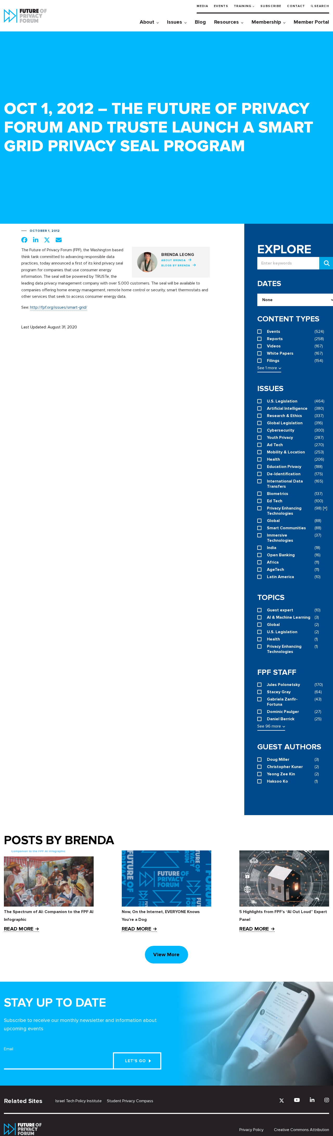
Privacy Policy (251, 1129)
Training (243, 6)
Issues (174, 22)
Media (202, 6)
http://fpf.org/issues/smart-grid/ (58, 307)
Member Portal (311, 22)
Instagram (326, 1100)
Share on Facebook (24, 240)
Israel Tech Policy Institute (78, 1101)
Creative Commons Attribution (301, 1129)
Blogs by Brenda (175, 265)
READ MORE (18, 929)
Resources (226, 22)
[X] (281, 1100)
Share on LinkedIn (35, 240)
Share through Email (59, 240)
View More (166, 955)
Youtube (297, 1100)
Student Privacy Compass (130, 1101)
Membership (266, 22)
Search (321, 6)
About (147, 22)
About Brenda (173, 260)
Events (221, 6)
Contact (296, 6)
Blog (200, 22)
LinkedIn (312, 1100)
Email (8, 1049)
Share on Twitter (47, 240)
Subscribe (270, 6)
